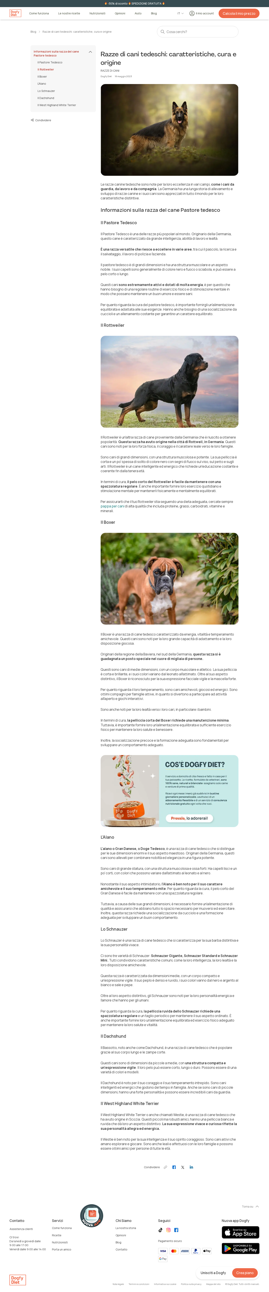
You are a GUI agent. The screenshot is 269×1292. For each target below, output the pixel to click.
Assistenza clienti (21, 1229)
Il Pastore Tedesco (50, 62)
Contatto (121, 1249)
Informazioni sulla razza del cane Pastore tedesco (56, 53)
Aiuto (138, 13)
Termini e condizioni (139, 1284)
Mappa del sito (213, 1284)
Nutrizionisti (97, 13)
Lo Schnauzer (46, 91)
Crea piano (245, 1273)
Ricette (56, 1235)
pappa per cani (112, 506)
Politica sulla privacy (191, 1284)
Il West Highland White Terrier (57, 105)
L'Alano (42, 84)
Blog (154, 13)
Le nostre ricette (69, 13)
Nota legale (118, 1284)
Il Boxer (42, 76)
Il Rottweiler (46, 69)
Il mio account (205, 13)
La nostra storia (126, 1228)
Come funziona (39, 13)
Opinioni (120, 13)
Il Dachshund (46, 98)
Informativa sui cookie (165, 1284)
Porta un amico (61, 1249)
